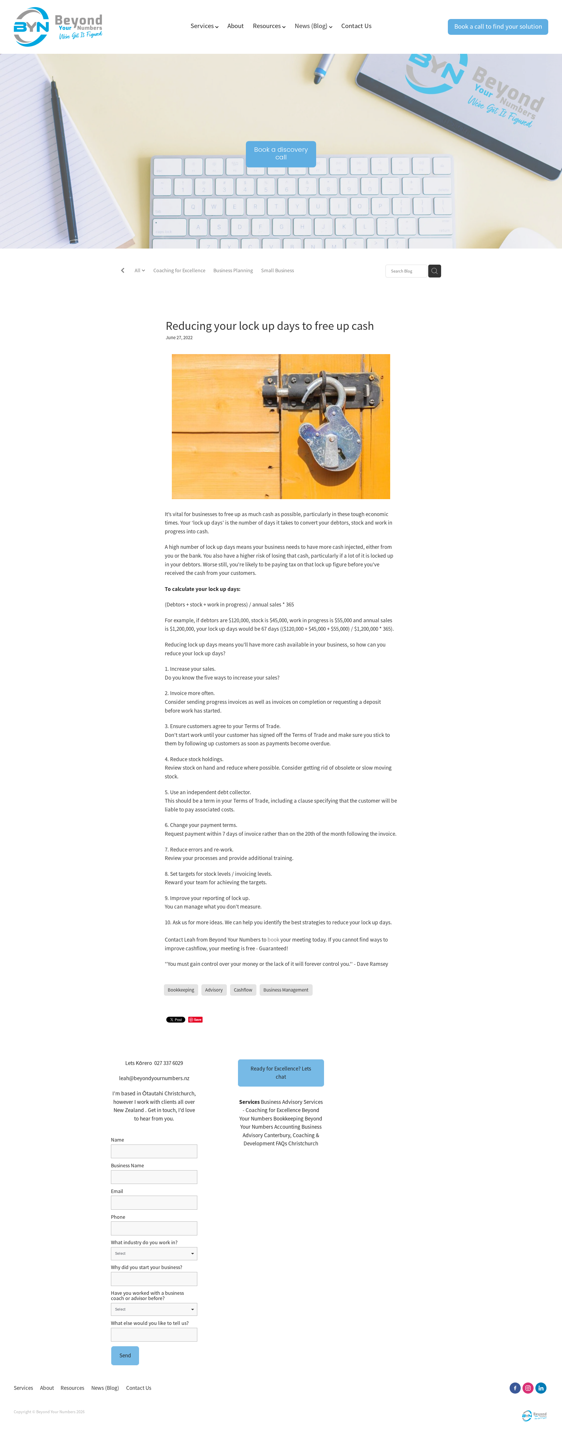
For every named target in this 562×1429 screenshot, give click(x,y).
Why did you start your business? (146, 1267)
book (273, 939)
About (235, 26)
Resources (267, 26)
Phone (118, 1217)
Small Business (277, 270)
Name (117, 1140)
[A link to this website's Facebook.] (515, 1388)
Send (125, 1355)
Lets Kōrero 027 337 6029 (154, 1063)
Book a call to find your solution (498, 26)
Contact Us (356, 26)
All (138, 270)
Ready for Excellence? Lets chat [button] (281, 1073)
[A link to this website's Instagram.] (528, 1388)
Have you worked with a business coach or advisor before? (147, 1296)
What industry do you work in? (144, 1242)
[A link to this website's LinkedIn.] (540, 1388)
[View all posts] (122, 271)
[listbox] (154, 1253)
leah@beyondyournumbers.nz (154, 1078)
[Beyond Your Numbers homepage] (67, 27)
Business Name (127, 1165)
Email (117, 1191)
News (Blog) (312, 26)
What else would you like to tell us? (150, 1323)
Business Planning (233, 270)
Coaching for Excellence (179, 270)
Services (203, 26)
